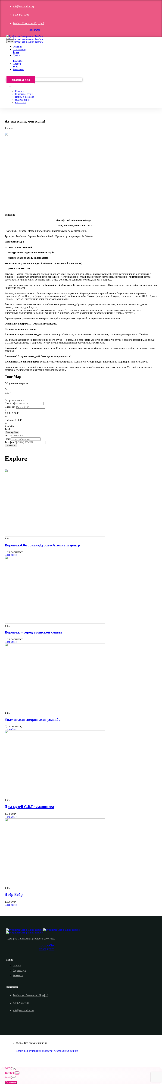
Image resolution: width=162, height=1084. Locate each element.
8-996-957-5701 (21, 14)
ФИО (8, 1068)
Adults (8, 413)
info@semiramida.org (23, 6)
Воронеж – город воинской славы (33, 632)
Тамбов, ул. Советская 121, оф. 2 (30, 995)
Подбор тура (17, 65)
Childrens (9, 420)
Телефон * (10, 442)
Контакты (18, 69)
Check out (10, 406)
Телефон (10, 1072)
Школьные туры (24, 94)
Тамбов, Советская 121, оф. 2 (28, 23)
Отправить (11, 445)
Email (8, 439)
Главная (17, 46)
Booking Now (12, 432)
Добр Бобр (14, 894)
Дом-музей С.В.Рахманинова (29, 807)
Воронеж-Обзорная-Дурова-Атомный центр (42, 545)
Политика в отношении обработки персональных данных (47, 1050)
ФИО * (9, 435)
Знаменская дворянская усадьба (32, 719)
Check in (9, 403)
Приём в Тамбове (24, 96)
